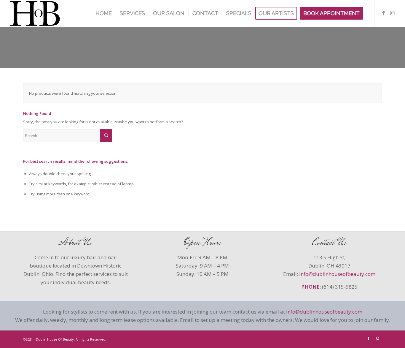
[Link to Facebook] (383, 13)
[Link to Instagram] (392, 13)
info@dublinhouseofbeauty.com (337, 274)
